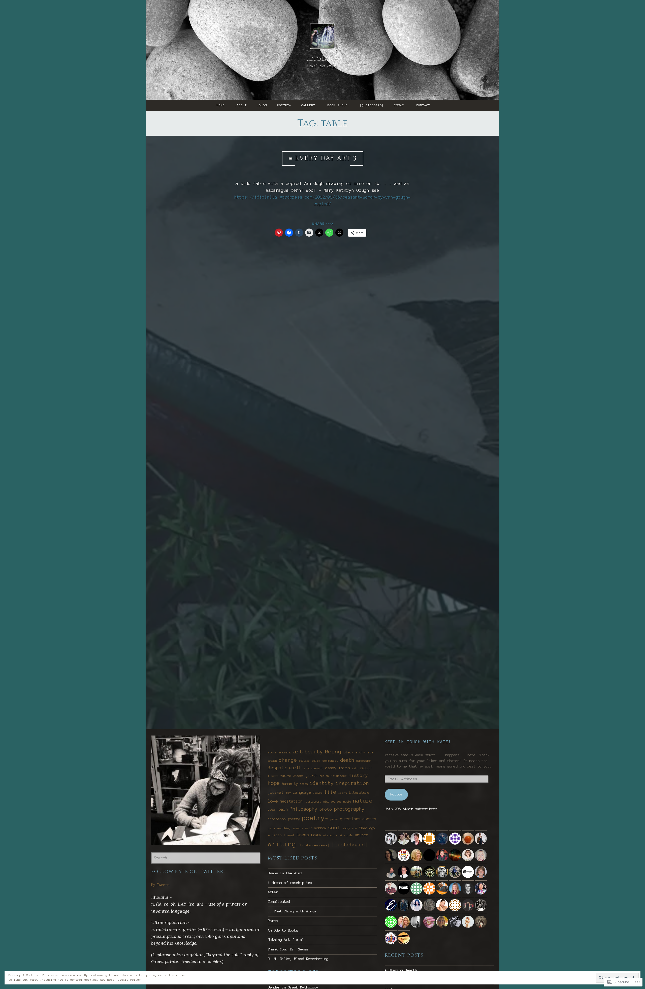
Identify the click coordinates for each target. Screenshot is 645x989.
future (285, 775)
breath (272, 760)
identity (322, 783)
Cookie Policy (129, 979)
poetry (294, 819)
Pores (273, 921)
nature (363, 801)
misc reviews (332, 801)
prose (334, 819)
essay (399, 105)
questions (350, 819)
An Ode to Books (283, 930)
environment (313, 768)
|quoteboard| (372, 105)
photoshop (277, 819)
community (330, 760)
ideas (304, 783)
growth (312, 776)
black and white (358, 752)
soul (334, 827)
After (273, 892)
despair (277, 767)
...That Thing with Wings (292, 911)
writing (282, 844)
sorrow (320, 828)
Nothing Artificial (286, 940)
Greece (298, 775)
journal (276, 792)
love (273, 801)
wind (339, 835)
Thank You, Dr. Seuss (288, 949)
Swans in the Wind (285, 873)
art (298, 751)
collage (304, 760)
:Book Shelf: (338, 105)
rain (271, 828)
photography (349, 809)
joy (288, 792)
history (358, 775)
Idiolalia (322, 59)
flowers (273, 776)
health (324, 775)
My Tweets (160, 885)
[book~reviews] (314, 845)
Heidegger (339, 775)
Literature (359, 792)
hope (274, 783)
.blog (262, 105)
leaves (317, 792)
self (308, 828)
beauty (314, 751)
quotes (369, 819)
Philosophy (303, 809)
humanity (290, 784)
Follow (396, 794)
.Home (220, 105)
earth (295, 767)
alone (272, 752)
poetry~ (284, 105)
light (342, 792)
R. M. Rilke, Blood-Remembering (298, 959)
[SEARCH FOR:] (205, 858)
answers (285, 752)
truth (316, 835)
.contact (422, 105)
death (347, 760)
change (288, 760)
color (316, 760)
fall (355, 768)
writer (361, 835)
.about (241, 105)
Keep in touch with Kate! (418, 742)
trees (303, 835)
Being (333, 751)
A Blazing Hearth (401, 970)
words (348, 835)
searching (284, 828)
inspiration (352, 783)
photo (325, 809)
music (347, 801)
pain (283, 809)
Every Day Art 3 (326, 158)
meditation (291, 801)
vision (328, 835)
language (302, 792)
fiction (366, 768)
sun (354, 828)
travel (289, 835)
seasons (298, 828)
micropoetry (313, 801)
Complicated (279, 902)
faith (344, 768)
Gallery (308, 105)
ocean (272, 809)
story (346, 828)
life (330, 792)
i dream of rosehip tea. (291, 883)
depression (363, 760)
